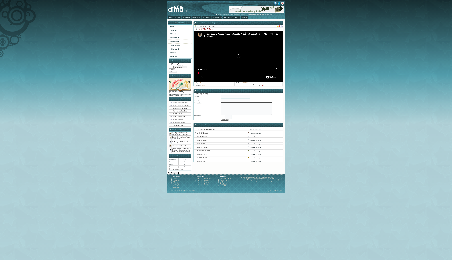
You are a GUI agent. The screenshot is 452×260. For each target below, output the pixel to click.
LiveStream (206, 17)
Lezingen (223, 182)
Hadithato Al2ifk (202, 154)
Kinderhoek (228, 17)
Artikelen (176, 182)
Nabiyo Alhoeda (178, 119)
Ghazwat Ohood (202, 158)
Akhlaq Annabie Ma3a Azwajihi (206, 129)
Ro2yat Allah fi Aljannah (180, 102)
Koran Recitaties (225, 178)
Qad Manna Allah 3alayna (181, 111)
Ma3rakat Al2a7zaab (203, 151)
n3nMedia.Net (277, 191)
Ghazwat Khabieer (202, 147)
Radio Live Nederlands (203, 178)
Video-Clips (224, 186)
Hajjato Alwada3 (202, 136)
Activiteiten (176, 180)
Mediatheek (196, 17)
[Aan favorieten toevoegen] (277, 26)
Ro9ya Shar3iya (225, 180)
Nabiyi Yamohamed (179, 122)
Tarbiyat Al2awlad (202, 133)
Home (171, 17)
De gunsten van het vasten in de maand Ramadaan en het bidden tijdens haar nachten (181, 150)
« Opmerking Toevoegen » (202, 94)
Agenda (177, 17)
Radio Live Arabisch (202, 180)
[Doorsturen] (279, 26)
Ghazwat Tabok (201, 140)
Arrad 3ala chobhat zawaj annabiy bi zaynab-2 (269, 14)
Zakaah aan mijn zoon (179, 145)
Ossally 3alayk (177, 114)
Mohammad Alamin (179, 125)
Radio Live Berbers (202, 182)
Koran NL (176, 184)
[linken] (282, 26)
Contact (244, 17)
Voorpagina (202, 26)
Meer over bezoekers (176, 169)
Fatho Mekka (201, 144)
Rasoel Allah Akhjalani (180, 108)
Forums (236, 17)
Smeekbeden (177, 186)
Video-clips (211, 26)
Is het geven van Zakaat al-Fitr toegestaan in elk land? (180, 133)
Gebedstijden (217, 17)
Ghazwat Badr (201, 161)
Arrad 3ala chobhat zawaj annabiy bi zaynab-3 (223, 14)
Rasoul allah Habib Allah (181, 105)
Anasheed (223, 184)
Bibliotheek (186, 17)
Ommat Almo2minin (179, 116)
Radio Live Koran (202, 184)
